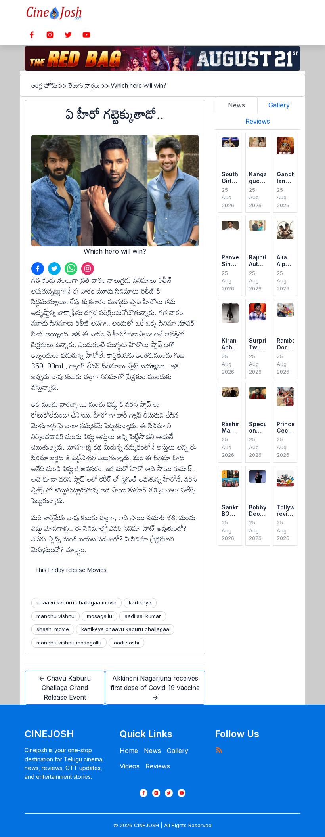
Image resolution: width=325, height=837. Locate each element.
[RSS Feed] (219, 750)
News (152, 751)
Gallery (177, 751)
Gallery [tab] (279, 105)
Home (129, 751)
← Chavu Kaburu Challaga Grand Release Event (65, 687)
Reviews (157, 766)
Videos (130, 766)
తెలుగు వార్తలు (84, 85)
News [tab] (236, 105)
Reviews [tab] (257, 121)
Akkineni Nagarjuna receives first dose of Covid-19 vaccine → (155, 687)
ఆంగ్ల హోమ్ (44, 85)
